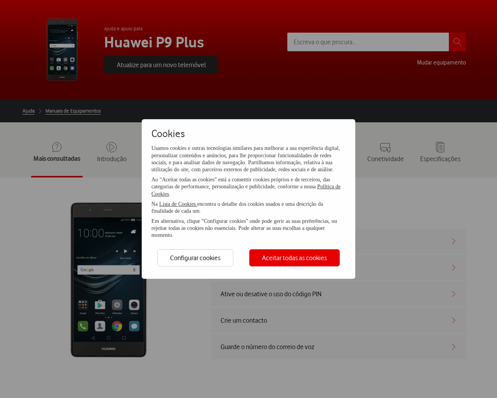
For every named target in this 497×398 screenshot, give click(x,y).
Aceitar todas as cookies (294, 258)
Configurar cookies (195, 258)
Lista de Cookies (178, 204)
